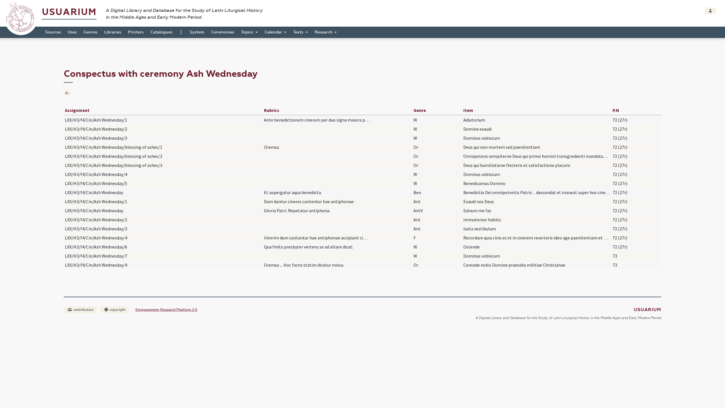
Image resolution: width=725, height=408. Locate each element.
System (197, 32)
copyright (117, 310)
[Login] (710, 10)
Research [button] (324, 32)
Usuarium (69, 12)
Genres (90, 32)
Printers (136, 32)
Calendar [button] (274, 32)
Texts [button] (298, 32)
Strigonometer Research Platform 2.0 (166, 310)
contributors (82, 310)
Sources (53, 32)
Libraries (112, 32)
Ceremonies (222, 32)
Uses (72, 32)
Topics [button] (247, 32)
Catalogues (161, 32)
